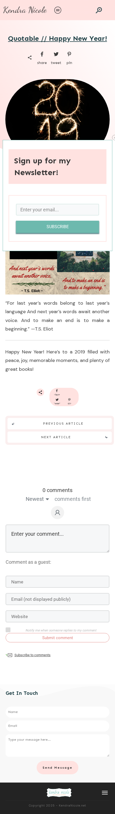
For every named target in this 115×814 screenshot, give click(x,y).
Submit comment (57, 637)
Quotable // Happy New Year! (57, 38)
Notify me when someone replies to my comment (60, 630)
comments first (73, 499)
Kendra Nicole (25, 10)
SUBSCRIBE (58, 226)
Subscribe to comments (32, 655)
